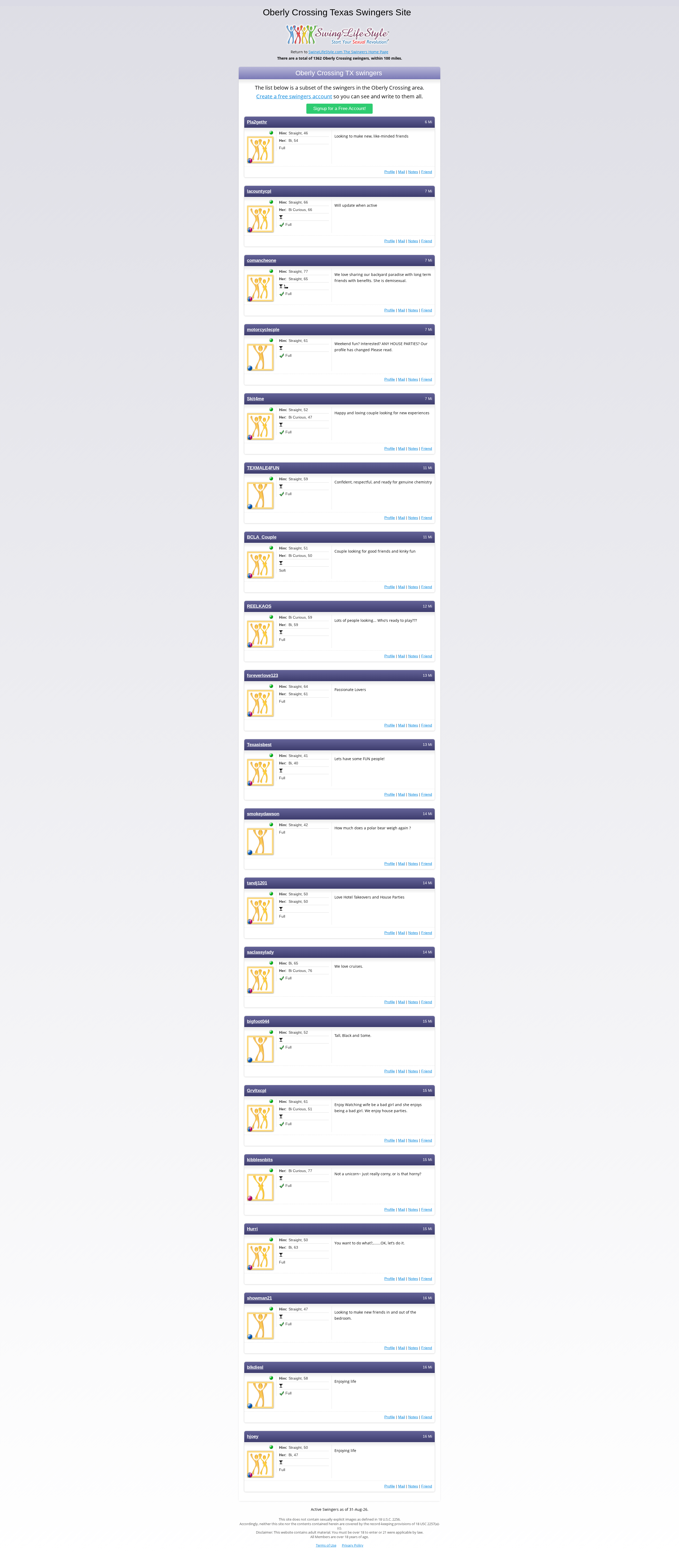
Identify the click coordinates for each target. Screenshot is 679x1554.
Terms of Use (326, 1545)
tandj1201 (257, 883)
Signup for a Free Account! (339, 108)
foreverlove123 (262, 675)
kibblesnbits (260, 1159)
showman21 (259, 1298)
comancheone (261, 260)
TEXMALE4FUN (263, 467)
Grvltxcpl (256, 1090)
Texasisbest (259, 744)
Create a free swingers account (294, 96)
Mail (401, 172)
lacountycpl (259, 191)
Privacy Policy (352, 1545)
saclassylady (260, 952)
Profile (389, 172)
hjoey (252, 1436)
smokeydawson (263, 813)
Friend (426, 172)
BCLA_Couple (261, 537)
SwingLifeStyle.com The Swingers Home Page (348, 51)
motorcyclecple (263, 329)
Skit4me (255, 398)
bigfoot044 (258, 1021)
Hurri (252, 1228)
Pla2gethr (257, 122)
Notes (413, 172)
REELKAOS (259, 606)
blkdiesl (255, 1367)
